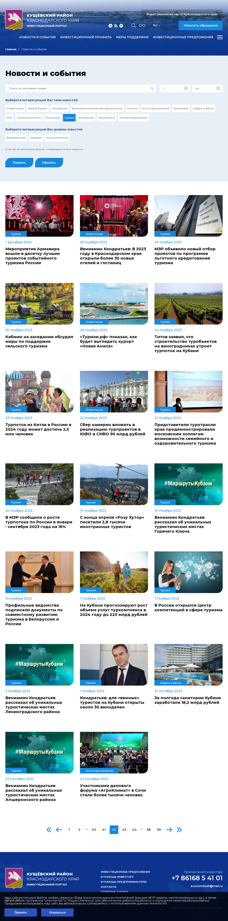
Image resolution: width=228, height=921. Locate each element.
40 (94, 830)
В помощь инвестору (117, 876)
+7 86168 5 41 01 (197, 878)
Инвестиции (15, 108)
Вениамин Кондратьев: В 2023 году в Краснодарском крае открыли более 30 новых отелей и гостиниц (113, 256)
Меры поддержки (132, 37)
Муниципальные (57, 137)
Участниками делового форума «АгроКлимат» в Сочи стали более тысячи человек (113, 790)
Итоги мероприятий (155, 108)
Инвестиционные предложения (183, 37)
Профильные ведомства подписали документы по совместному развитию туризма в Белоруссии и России (34, 614)
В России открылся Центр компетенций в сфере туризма (188, 607)
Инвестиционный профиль (86, 37)
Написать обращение (201, 25)
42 (114, 830)
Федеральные (16, 137)
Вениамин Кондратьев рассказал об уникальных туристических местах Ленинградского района (33, 705)
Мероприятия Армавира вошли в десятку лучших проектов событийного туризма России (32, 256)
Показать (19, 162)
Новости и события (37, 37)
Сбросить (49, 162)
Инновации (60, 108)
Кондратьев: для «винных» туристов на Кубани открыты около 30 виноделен (112, 703)
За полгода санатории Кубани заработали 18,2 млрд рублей (187, 700)
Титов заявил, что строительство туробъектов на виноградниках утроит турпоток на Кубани (185, 344)
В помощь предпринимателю (124, 881)
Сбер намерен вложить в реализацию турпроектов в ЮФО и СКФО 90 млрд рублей (112, 429)
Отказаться (57, 912)
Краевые (36, 137)
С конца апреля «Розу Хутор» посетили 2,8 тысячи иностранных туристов (112, 522)
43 (124, 830)
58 (149, 830)
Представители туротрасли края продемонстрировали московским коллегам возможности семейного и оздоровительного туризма (185, 434)
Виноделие (86, 117)
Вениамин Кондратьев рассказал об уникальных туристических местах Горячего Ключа (182, 524)
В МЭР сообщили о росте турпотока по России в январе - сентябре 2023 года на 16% (38, 522)
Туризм (69, 117)
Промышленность (29, 117)
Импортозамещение (133, 117)
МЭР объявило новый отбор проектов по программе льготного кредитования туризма (185, 256)
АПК (9, 117)
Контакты (108, 886)
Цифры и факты (203, 108)
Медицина (52, 117)
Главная (10, 49)
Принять (21, 912)
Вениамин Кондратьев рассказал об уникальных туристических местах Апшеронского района (33, 792)
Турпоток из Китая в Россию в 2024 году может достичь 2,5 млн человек (38, 429)
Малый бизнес (37, 108)
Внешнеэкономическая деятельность (97, 108)
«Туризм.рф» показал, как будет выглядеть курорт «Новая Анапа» (108, 342)
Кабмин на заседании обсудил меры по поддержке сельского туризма (39, 342)
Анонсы (132, 108)
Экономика (180, 108)
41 (104, 830)
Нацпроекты (106, 117)
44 (134, 830)
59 (159, 830)
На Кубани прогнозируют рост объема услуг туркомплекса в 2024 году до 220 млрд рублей (113, 610)
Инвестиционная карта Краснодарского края (182, 14)
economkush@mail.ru (207, 886)
